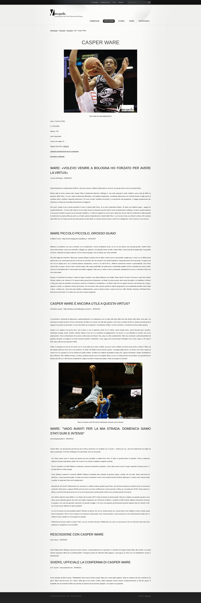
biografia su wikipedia (57, 156)
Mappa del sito (105, 2)
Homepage (94, 21)
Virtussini (109, 21)
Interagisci (144, 21)
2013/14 (66, 146)
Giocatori (70, 30)
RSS (114, 2)
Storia (121, 21)
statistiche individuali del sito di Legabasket (64, 151)
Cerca (148, 2)
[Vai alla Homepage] (58, 12)
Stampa (121, 2)
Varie (131, 21)
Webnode (148, 596)
